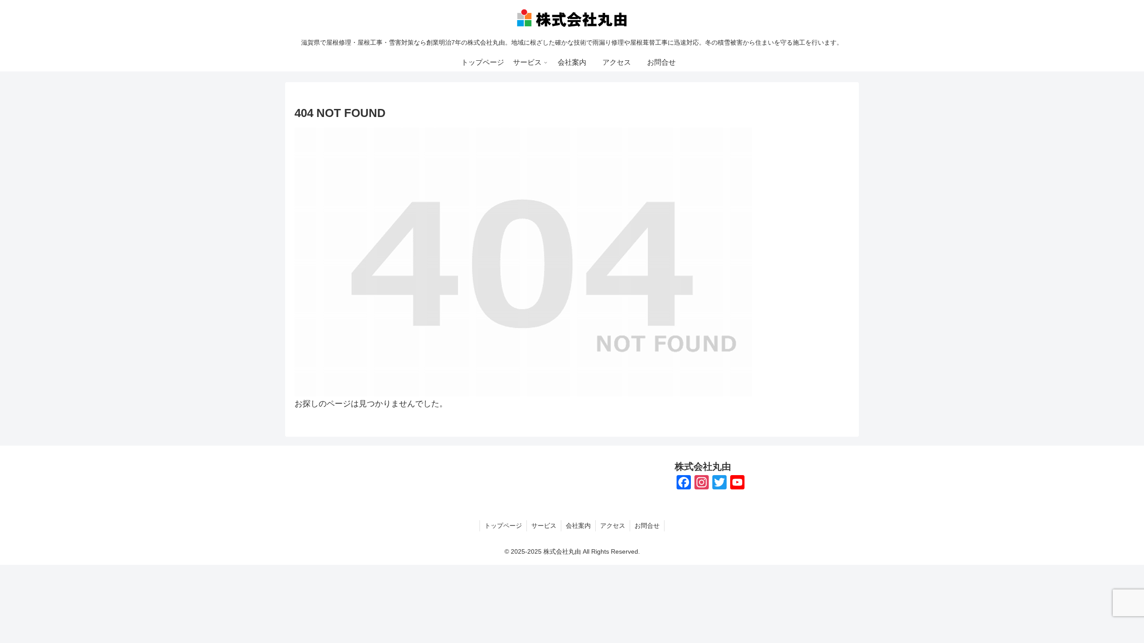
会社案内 (578, 525)
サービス (543, 525)
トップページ (503, 525)
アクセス (612, 525)
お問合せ (647, 525)
